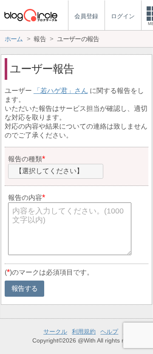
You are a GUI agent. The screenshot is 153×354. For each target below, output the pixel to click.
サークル (55, 331)
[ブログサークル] (30, 15)
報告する (24, 288)
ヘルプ (109, 331)
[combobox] (55, 171)
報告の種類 (25, 159)
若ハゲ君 (54, 90)
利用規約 (84, 331)
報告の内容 (25, 197)
